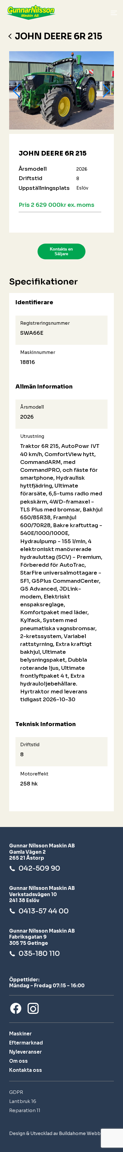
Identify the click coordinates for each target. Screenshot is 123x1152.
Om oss (18, 1061)
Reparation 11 (24, 1110)
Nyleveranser (25, 1052)
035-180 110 (39, 953)
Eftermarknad (26, 1043)
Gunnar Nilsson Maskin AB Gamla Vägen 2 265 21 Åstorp (42, 852)
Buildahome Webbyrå (83, 1133)
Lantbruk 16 (22, 1101)
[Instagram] (33, 1008)
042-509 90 (39, 868)
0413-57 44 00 (44, 911)
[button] (16, 91)
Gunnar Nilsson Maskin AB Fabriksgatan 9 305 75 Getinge (42, 937)
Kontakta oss (25, 1070)
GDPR (16, 1092)
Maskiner (20, 1034)
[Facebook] (15, 1008)
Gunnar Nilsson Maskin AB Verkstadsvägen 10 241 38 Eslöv (42, 894)
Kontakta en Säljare (61, 251)
